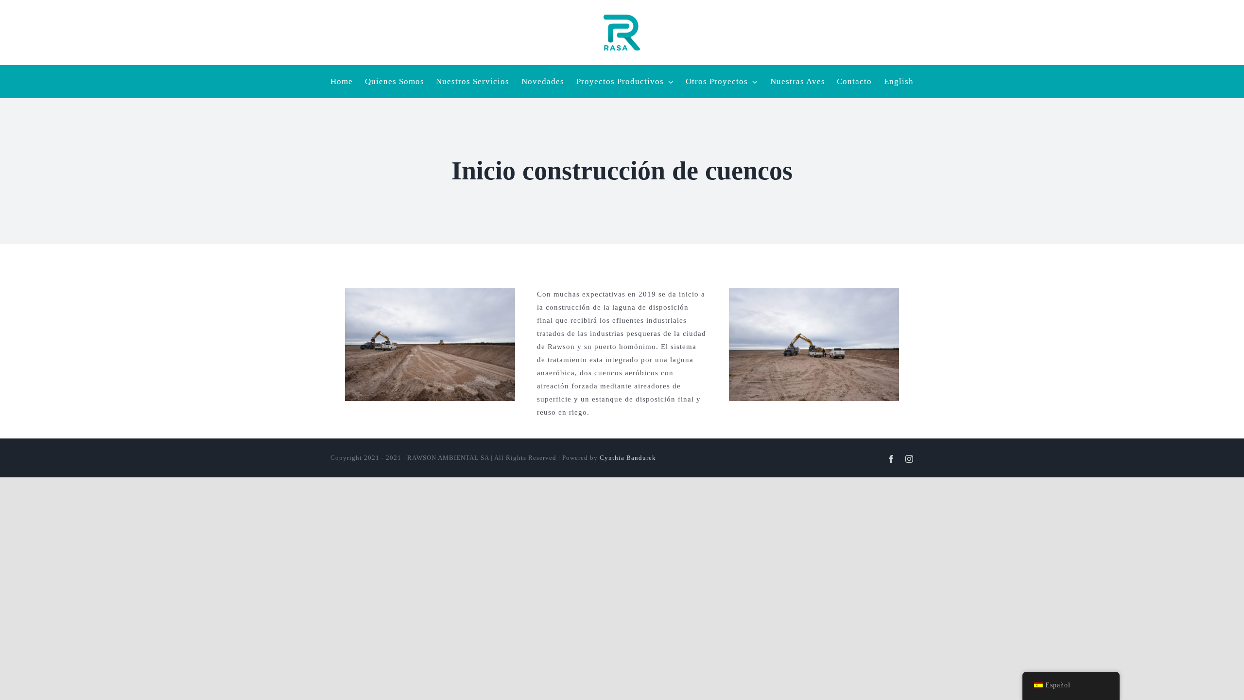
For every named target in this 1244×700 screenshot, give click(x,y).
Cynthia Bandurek (628, 457)
